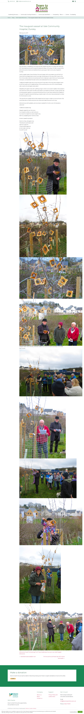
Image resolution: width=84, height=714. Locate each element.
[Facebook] (73, 1)
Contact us (39, 698)
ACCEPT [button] (80, 711)
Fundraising (73, 14)
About (61, 14)
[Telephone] (8, 1)
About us (39, 694)
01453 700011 (67, 703)
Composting (56, 14)
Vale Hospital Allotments (21, 17)
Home (9, 17)
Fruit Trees (38, 652)
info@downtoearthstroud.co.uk (24, 1)
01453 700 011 (12, 1)
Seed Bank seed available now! (28, 656)
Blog (13, 17)
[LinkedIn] (75, 1)
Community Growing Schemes (28, 14)
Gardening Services (13, 14)
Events (67, 14)
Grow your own (51, 652)
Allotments (22, 652)
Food (26, 652)
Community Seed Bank (44, 14)
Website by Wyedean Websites (31, 708)
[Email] (17, 1)
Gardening (43, 652)
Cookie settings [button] (73, 711)
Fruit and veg (31, 652)
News (38, 696)
